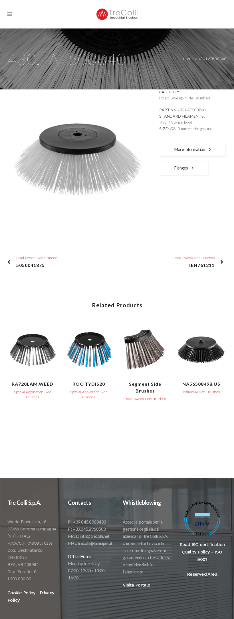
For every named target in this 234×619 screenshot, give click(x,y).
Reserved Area (202, 574)
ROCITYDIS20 (88, 384)
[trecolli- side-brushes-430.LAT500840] (77, 161)
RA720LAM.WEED (32, 384)
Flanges (181, 167)
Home (188, 59)
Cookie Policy (21, 592)
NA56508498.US (201, 384)
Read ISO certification (202, 544)
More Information (189, 149)
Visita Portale (136, 585)
